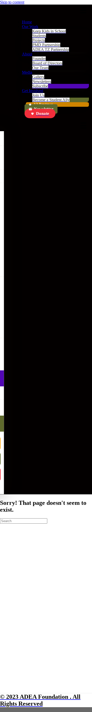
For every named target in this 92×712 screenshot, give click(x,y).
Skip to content (12, 2)
